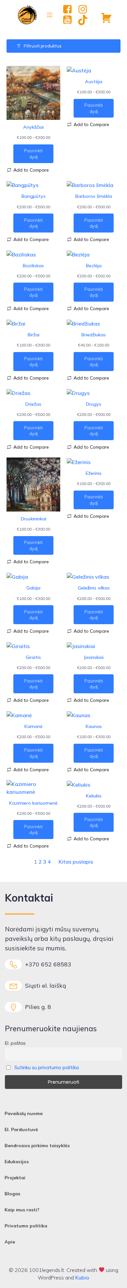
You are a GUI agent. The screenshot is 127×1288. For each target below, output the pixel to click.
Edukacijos (17, 1162)
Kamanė (33, 726)
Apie (10, 1242)
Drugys (93, 404)
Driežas (33, 404)
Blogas (12, 1194)
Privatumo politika (26, 1226)
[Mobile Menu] (49, 14)
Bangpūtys (33, 196)
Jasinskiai (94, 657)
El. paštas (15, 1043)
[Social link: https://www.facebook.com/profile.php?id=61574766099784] (70, 9)
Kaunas (94, 726)
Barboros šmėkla (93, 196)
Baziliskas (33, 266)
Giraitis (33, 657)
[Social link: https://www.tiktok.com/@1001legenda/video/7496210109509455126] (85, 20)
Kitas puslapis (76, 861)
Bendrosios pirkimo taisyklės (37, 1145)
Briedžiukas (93, 335)
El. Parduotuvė (21, 1129)
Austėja (93, 81)
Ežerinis (94, 473)
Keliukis (94, 796)
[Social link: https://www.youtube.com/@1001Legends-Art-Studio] (70, 20)
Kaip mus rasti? (22, 1210)
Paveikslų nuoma (24, 1113)
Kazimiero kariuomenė (33, 803)
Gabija (33, 588)
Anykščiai (33, 127)
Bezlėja (94, 266)
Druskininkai (33, 519)
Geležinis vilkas (94, 588)
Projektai (15, 1178)
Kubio (82, 1277)
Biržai (33, 335)
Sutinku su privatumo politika (46, 1068)
